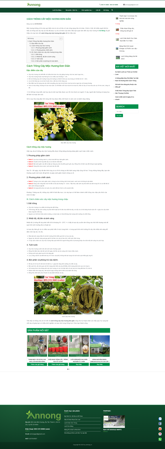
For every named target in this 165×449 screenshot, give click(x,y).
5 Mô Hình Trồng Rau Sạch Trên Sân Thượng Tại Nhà (125, 92)
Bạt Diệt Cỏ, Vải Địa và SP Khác (73, 416)
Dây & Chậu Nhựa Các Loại (72, 419)
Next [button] (108, 349)
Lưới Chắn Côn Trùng (70, 423)
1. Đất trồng (38, 54)
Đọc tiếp (37, 364)
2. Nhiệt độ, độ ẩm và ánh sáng (45, 56)
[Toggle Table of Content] (60, 38)
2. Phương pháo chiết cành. (44, 50)
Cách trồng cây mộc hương (41, 45)
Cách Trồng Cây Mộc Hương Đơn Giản (41, 41)
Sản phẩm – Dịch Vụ (71, 10)
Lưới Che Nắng (57, 10)
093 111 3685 (105, 4)
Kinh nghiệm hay (87, 10)
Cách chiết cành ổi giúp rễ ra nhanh (124, 98)
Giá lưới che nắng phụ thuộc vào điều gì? (126, 86)
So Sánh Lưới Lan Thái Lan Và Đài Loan (126, 73)
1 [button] (67, 369)
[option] (37, 350)
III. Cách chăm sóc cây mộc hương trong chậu (47, 52)
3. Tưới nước (39, 59)
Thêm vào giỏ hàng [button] (78, 364)
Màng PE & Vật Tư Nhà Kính (72, 429)
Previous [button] (28, 349)
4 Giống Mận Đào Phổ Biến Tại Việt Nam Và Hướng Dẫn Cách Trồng (126, 79)
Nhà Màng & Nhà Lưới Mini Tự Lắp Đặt (75, 433)
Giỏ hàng (106, 10)
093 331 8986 (114, 4)
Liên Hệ (98, 10)
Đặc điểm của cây (37, 43)
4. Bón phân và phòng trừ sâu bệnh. (46, 61)
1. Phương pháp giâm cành (43, 48)
